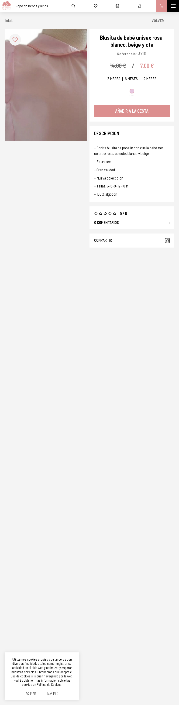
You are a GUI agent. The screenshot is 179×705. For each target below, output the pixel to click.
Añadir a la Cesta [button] (131, 111)
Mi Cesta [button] (161, 6)
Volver (158, 20)
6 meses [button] (131, 79)
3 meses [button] (113, 79)
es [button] (117, 6)
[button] (15, 40)
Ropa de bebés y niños (32, 6)
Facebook (167, 240)
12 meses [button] (149, 79)
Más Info (52, 694)
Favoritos (95, 6)
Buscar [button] (73, 6)
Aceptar (31, 694)
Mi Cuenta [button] (139, 6)
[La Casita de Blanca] (5, 6)
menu (173, 6)
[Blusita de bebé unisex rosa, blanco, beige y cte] (46, 85)
